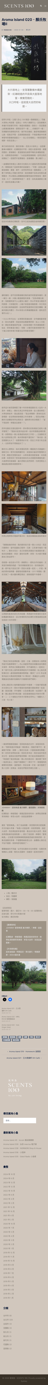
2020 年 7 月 (8, 1228)
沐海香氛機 (6, 1040)
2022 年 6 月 (8, 1195)
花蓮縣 (6, 1344)
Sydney (24, 1381)
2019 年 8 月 (8, 1269)
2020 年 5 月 (8, 1232)
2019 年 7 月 (8, 1273)
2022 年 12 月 (9, 1187)
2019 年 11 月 (8, 1257)
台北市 (6, 1320)
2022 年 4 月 (8, 1199)
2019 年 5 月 (8, 1281)
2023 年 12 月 (9, 1182)
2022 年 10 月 (9, 1191)
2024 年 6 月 (8, 1178)
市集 (31, 1037)
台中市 (6, 1315)
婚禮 (19, 1037)
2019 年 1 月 (8, 1298)
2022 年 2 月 (8, 1203)
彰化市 (28, 30)
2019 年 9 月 (8, 1265)
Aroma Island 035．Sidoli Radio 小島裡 (19, 1156)
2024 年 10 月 (9, 1174)
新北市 (6, 1336)
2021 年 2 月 (8, 1220)
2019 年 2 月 (8, 1294)
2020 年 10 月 (9, 1224)
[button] (41, 6)
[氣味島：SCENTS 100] (19, 6)
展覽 (25, 1037)
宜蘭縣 (6, 1328)
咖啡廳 (5, 1037)
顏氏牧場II (15, 917)
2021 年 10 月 (9, 1211)
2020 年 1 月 (8, 1248)
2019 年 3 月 (8, 1290)
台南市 (6, 1324)
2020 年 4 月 (8, 1236)
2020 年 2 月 (8, 1244)
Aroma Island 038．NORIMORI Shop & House (22, 1148)
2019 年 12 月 (9, 1252)
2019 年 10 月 (9, 1261)
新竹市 (6, 1340)
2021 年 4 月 (8, 1215)
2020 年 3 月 (8, 1240)
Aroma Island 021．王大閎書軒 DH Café (23, 1058)
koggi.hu (8, 30)
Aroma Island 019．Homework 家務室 (25, 1051)
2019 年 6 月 (8, 1277)
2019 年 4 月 (8, 1285)
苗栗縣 (6, 1348)
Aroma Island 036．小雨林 (14, 1152)
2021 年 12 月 (9, 1207)
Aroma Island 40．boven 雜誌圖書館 (18, 1140)
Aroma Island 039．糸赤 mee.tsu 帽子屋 (20, 1144)
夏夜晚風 (12, 1037)
